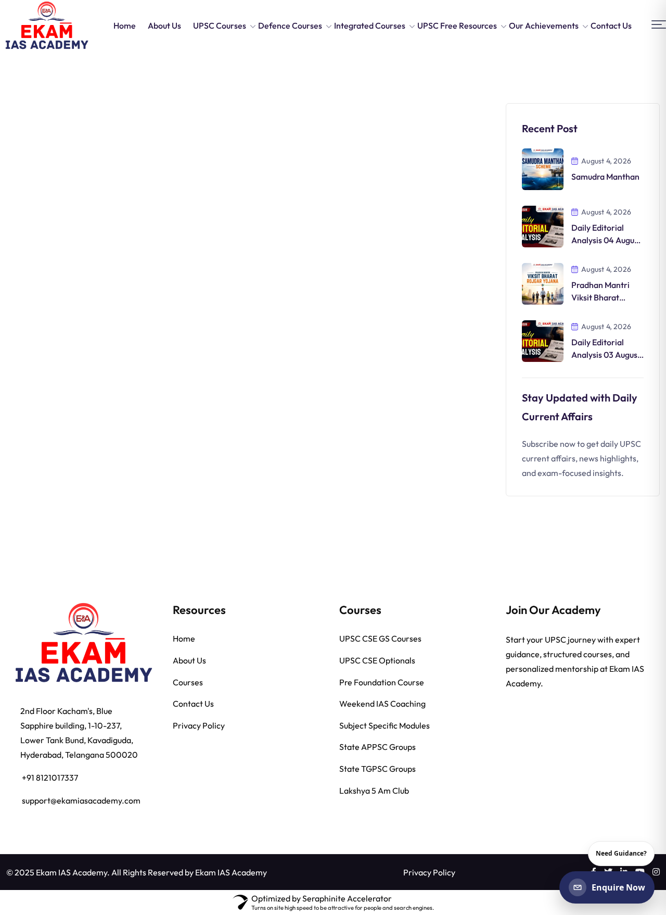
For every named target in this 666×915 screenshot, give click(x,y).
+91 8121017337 (50, 778)
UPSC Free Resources (457, 25)
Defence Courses (290, 25)
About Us (164, 25)
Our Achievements (544, 25)
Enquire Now (618, 887)
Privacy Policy (199, 726)
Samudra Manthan (605, 176)
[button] (658, 24)
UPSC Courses (219, 25)
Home (124, 25)
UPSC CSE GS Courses (380, 639)
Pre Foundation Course (381, 683)
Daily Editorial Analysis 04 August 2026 (606, 240)
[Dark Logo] (46, 25)
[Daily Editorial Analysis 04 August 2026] (542, 225)
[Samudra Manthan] (542, 168)
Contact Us (611, 25)
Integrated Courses (369, 25)
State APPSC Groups (377, 747)
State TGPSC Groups (377, 769)
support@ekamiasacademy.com (81, 801)
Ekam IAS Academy (231, 873)
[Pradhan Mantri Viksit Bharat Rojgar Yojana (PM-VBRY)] (542, 283)
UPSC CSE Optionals (377, 661)
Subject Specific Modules (384, 726)
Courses (188, 683)
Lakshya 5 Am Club (374, 791)
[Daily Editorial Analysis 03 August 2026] (542, 340)
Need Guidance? (621, 853)
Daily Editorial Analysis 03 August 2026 (606, 354)
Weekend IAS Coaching (382, 704)
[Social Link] (656, 872)
